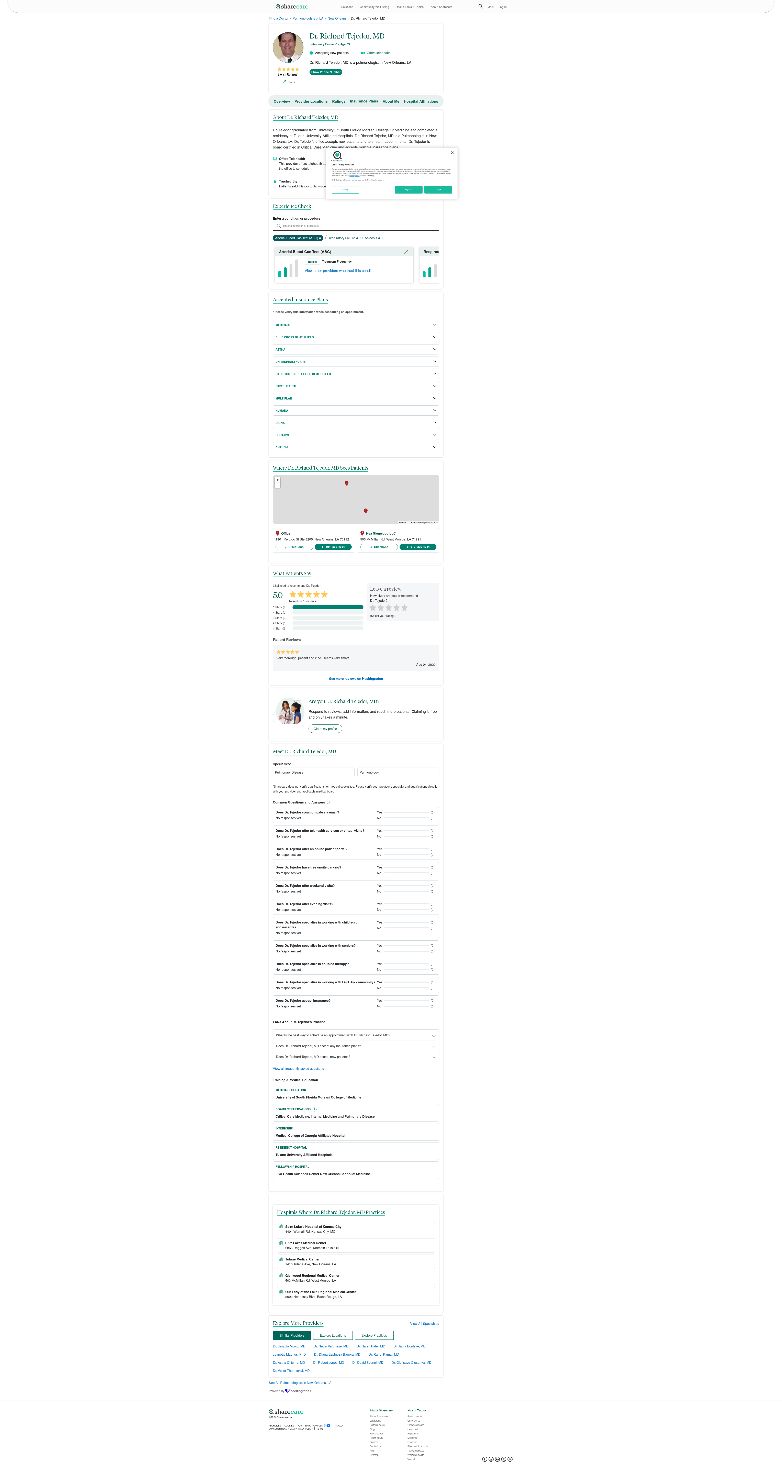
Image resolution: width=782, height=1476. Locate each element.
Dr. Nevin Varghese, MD (331, 1346)
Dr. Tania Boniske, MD (409, 1346)
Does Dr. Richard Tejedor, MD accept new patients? (313, 1056)
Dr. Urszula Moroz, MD (289, 1346)
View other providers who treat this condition (341, 270)
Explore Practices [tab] (374, 1335)
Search (480, 6)
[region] (392, 173)
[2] (380, 607)
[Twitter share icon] (504, 1460)
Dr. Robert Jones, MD (328, 1362)
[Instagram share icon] (491, 1460)
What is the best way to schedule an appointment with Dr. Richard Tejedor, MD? (333, 1035)
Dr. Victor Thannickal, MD (291, 1370)
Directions (296, 547)
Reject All (409, 190)
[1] (372, 607)
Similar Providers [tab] (292, 1335)
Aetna (280, 349)
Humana (282, 410)
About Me (391, 101)
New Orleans (337, 18)
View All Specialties (424, 1323)
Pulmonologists (304, 18)
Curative (283, 435)
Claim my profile (325, 728)
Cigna (280, 423)
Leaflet (402, 522)
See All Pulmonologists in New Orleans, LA (300, 1382)
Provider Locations (311, 101)
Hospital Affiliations (421, 101)
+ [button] (278, 480)
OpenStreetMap (418, 522)
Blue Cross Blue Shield (295, 337)
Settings (346, 190)
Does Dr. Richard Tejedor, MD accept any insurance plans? (318, 1045)
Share (291, 82)
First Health (286, 386)
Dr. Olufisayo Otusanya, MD (412, 1362)
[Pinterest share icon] (510, 1460)
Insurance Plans (364, 101)
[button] (327, 802)
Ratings (339, 101)
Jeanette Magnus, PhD (289, 1354)
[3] (388, 607)
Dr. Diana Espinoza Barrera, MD (337, 1354)
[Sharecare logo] (313, 1412)
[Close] (452, 152)
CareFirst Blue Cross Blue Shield (303, 374)
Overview (282, 101)
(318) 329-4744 (420, 547)
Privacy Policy (354, 176)
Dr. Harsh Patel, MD (371, 1346)
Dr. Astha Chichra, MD (289, 1362)
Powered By (276, 1391)
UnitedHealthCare (290, 362)
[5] (405, 607)
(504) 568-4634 (335, 547)
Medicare (283, 325)
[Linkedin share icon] (497, 1460)
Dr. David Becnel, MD (367, 1362)
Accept (438, 190)
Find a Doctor (278, 18)
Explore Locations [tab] (333, 1335)
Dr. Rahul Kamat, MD (384, 1354)
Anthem (282, 447)
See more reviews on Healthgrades (356, 678)
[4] (396, 607)
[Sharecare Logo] (292, 6)
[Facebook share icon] (485, 1460)
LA (321, 18)
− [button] (278, 485)
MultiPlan (284, 398)
